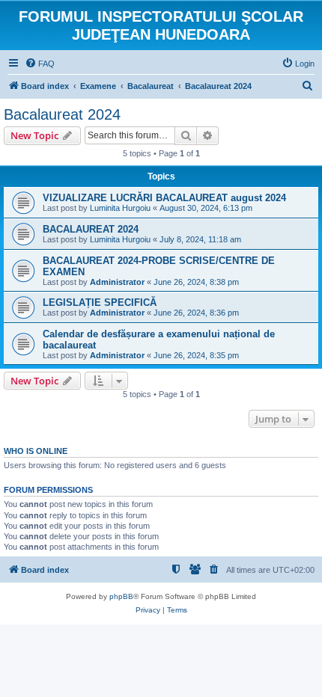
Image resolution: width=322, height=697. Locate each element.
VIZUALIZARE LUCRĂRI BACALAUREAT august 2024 (164, 197)
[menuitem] (40, 64)
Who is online (35, 450)
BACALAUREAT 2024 (91, 229)
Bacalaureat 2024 (62, 114)
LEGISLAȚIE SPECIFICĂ (100, 302)
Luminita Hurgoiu (120, 207)
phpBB (121, 596)
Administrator (117, 281)
